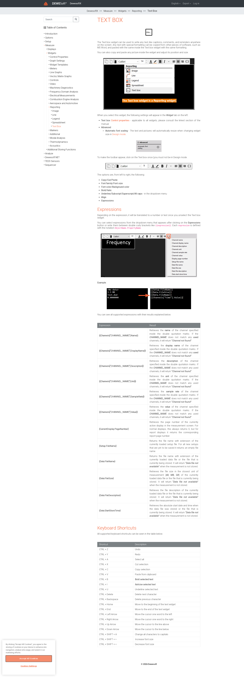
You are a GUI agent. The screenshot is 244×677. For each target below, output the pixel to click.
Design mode (119, 134)
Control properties (120, 120)
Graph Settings (57, 60)
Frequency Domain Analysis (64, 91)
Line (54, 115)
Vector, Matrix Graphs (61, 76)
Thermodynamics (59, 142)
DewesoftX (75, 3)
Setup (48, 41)
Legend (56, 118)
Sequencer (50, 165)
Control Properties (59, 57)
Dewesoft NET (52, 157)
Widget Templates (59, 64)
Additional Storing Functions (61, 149)
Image (55, 111)
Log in (196, 3)
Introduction (51, 33)
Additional (55, 134)
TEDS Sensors (52, 161)
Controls (54, 80)
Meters (53, 68)
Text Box (56, 126)
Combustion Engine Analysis (64, 99)
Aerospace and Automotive (64, 103)
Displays (52, 49)
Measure (108, 11)
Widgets (122, 11)
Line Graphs (56, 72)
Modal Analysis (57, 138)
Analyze (49, 153)
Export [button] (186, 3)
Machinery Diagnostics (61, 87)
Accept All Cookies (28, 658)
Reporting (137, 11)
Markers (54, 130)
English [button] (175, 3)
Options (49, 37)
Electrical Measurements (62, 95)
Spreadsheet (58, 122)
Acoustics (55, 145)
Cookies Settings (29, 666)
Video (53, 84)
